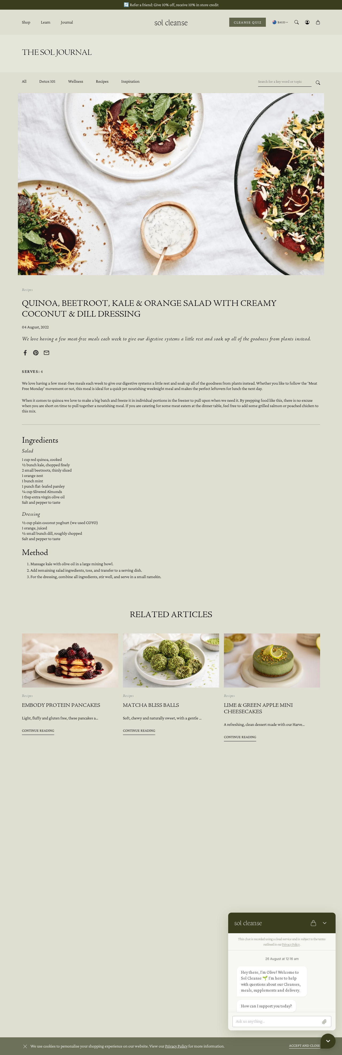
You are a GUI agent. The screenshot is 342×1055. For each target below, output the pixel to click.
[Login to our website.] (307, 22)
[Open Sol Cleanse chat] (328, 1041)
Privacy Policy (176, 1046)
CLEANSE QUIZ (247, 22)
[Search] (296, 22)
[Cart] (318, 22)
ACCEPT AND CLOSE (304, 1045)
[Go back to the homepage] (171, 22)
